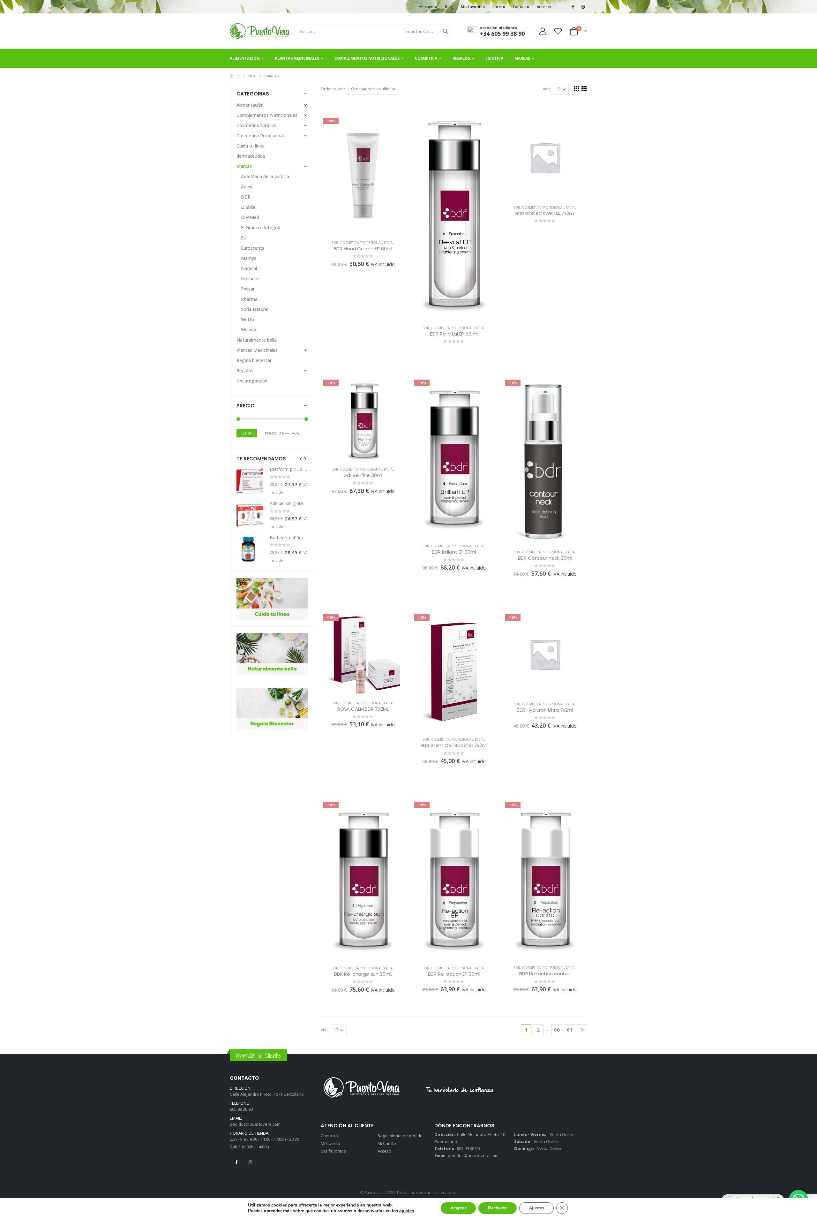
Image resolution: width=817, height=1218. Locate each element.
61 (570, 1029)
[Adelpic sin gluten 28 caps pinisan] (249, 515)
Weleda (248, 330)
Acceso (384, 1151)
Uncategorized (251, 381)
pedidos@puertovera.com (255, 1124)
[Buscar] (445, 31)
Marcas (522, 58)
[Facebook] (573, 7)
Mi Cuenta (330, 1143)
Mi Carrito (387, 1143)
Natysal (249, 268)
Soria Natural (254, 309)
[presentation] (301, 458)
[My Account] (542, 31)
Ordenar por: (333, 89)
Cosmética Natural (256, 125)
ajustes (406, 1211)
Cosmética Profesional (361, 242)
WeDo (247, 319)
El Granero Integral (260, 227)
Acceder (544, 6)
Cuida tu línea (250, 146)
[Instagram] (583, 7)
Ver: (546, 89)
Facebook (236, 1162)
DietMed (250, 217)
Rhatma (249, 299)
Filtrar (247, 433)
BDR (335, 242)
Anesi (246, 187)
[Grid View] (577, 89)
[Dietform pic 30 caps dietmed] (249, 481)
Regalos (461, 58)
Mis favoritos (473, 6)
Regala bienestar (254, 360)
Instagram (250, 1162)
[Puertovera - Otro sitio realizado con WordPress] (259, 31)
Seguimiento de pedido (400, 1136)
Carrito (498, 6)
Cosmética (426, 58)
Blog (449, 6)
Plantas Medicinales (297, 58)
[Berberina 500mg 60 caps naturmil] (249, 549)
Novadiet (250, 279)
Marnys (248, 258)
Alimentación (245, 58)
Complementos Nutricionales (367, 58)
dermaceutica (250, 156)
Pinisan (248, 289)
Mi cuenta (428, 6)
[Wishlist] (558, 31)
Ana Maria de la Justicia (265, 176)
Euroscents (252, 248)
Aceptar (458, 1208)
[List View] (584, 89)
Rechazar (497, 1208)
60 (557, 1029)
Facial (389, 242)
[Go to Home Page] (232, 76)
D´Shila (248, 207)
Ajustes (536, 1208)
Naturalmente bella (256, 340)
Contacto (521, 6)
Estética (494, 58)
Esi (244, 238)
